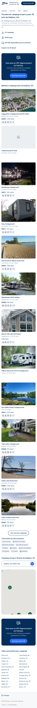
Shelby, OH (4, 661)
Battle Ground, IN (24, 672)
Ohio (19, 10)
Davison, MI (22, 678)
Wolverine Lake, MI (24, 681)
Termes (3, 704)
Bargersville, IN (23, 684)
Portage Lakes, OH (25, 675)
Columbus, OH (23, 658)
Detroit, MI (4, 655)
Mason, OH (4, 681)
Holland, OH (5, 675)
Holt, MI (21, 669)
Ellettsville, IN (23, 664)
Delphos (25, 10)
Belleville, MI (5, 678)
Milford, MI (22, 661)
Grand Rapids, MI (24, 655)
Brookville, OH (5, 687)
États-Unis (12, 10)
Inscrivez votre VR (18, 76)
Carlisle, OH (4, 664)
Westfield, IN (5, 669)
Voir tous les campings (18, 533)
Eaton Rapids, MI (24, 667)
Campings (4, 10)
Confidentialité (12, 704)
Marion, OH (22, 687)
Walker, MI (4, 684)
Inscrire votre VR (28, 3)
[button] (10, 587)
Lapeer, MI (4, 672)
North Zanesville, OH (7, 667)
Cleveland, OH (5, 658)
